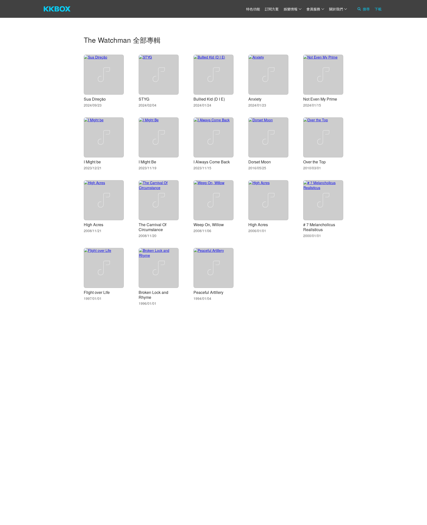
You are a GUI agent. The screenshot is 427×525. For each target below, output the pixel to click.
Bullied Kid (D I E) (209, 99)
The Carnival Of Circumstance (152, 227)
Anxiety (254, 99)
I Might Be (147, 162)
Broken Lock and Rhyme (153, 294)
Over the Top (314, 162)
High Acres (93, 224)
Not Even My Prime (320, 99)
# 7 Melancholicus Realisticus (319, 227)
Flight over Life (97, 292)
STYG (144, 99)
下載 (378, 8)
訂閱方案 (272, 8)
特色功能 (253, 8)
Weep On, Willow (208, 224)
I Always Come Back (211, 162)
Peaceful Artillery (208, 292)
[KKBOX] (57, 9)
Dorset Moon (259, 162)
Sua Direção (95, 99)
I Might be (92, 162)
